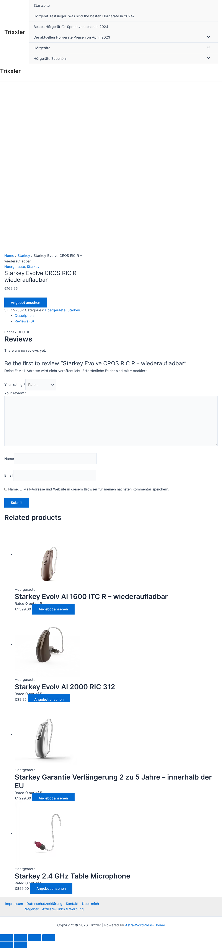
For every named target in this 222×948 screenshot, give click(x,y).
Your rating (14, 384)
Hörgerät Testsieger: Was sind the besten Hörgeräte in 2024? (84, 16)
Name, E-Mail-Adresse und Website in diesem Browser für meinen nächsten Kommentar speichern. (88, 489)
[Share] (20, 937)
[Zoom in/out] (48, 937)
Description (24, 315)
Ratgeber (31, 909)
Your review (15, 393)
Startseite (42, 5)
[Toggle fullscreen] (34, 937)
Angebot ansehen (25, 302)
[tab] (116, 316)
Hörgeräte (42, 48)
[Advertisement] (111, 114)
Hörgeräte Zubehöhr (50, 58)
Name (9, 458)
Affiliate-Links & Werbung (63, 909)
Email (8, 475)
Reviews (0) (24, 321)
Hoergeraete (14, 266)
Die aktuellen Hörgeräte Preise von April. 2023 (72, 37)
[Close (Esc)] (6, 937)
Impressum (14, 903)
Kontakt (72, 903)
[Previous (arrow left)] (6, 945)
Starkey (24, 255)
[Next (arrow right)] (20, 945)
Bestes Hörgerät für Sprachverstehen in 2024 (71, 26)
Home (9, 255)
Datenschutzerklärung (44, 903)
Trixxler (14, 32)
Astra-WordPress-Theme (145, 925)
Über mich (90, 903)
